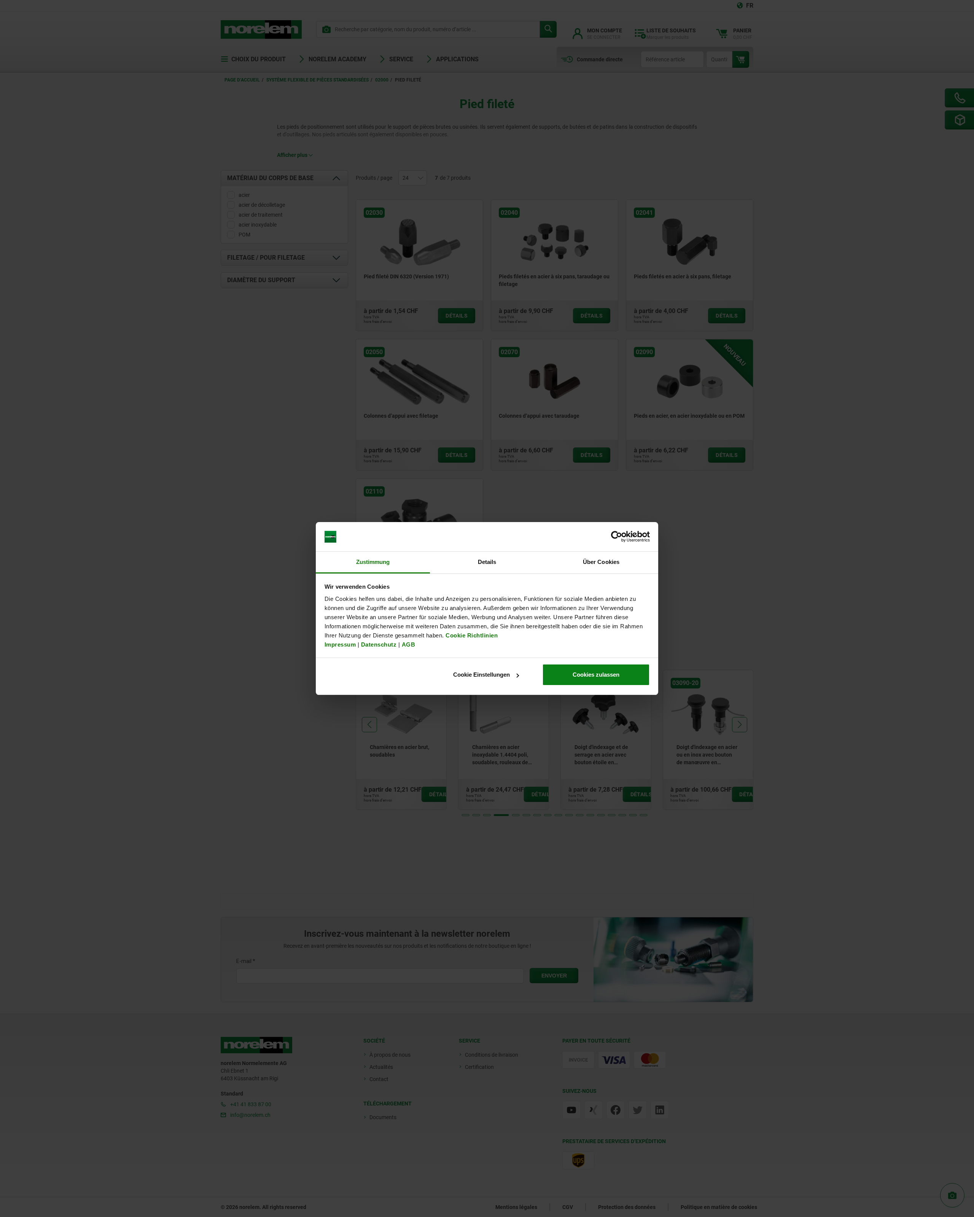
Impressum (340, 644)
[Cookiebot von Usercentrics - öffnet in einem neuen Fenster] (616, 537)
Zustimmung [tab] (373, 562)
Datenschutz (379, 644)
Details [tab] (487, 562)
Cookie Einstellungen (481, 674)
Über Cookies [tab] (601, 562)
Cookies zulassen (596, 674)
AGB (408, 644)
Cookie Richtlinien (471, 635)
